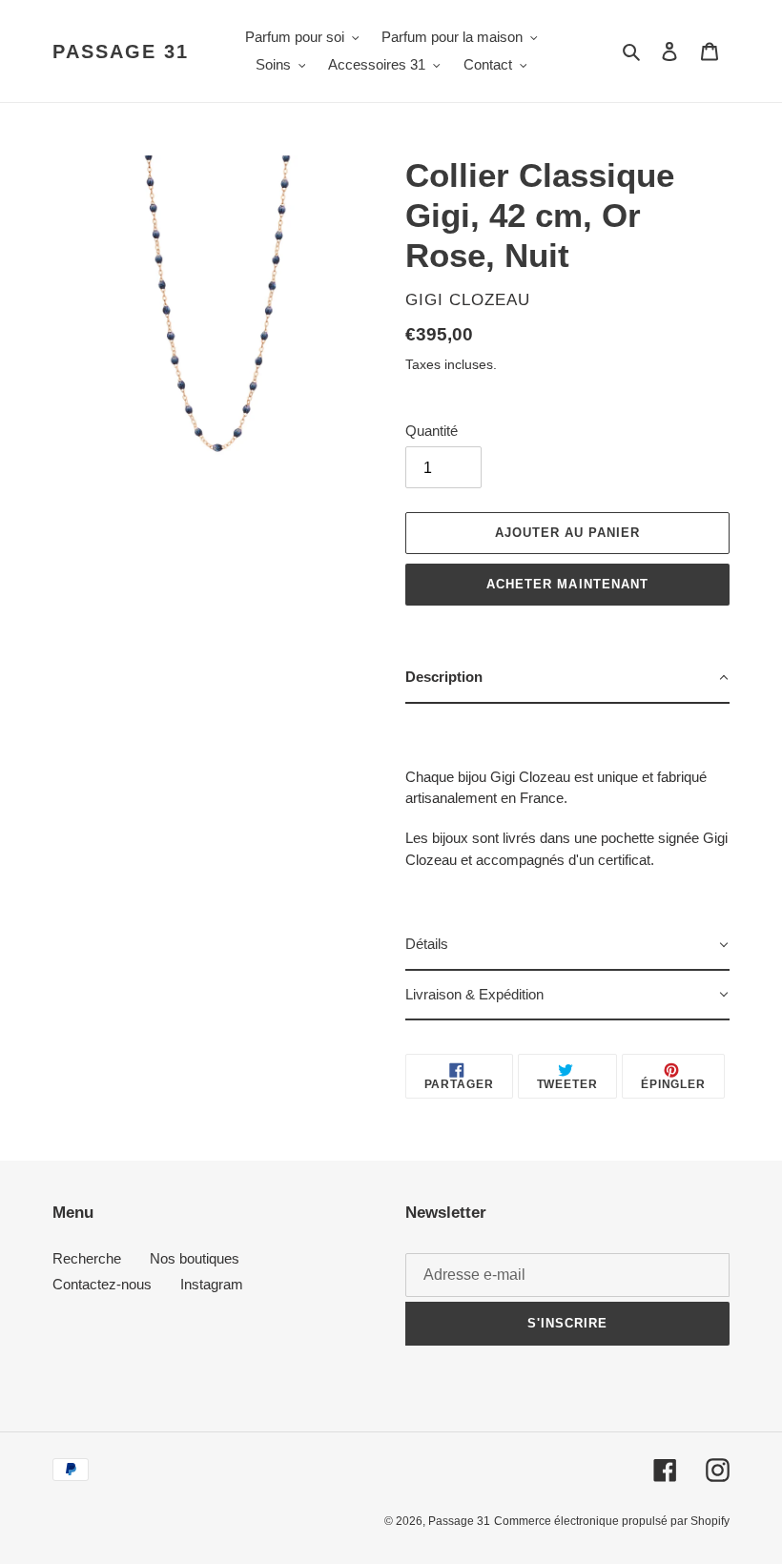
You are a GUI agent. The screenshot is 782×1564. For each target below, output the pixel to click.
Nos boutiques (194, 1258)
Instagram (211, 1284)
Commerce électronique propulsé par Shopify (612, 1521)
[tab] (567, 678)
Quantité (431, 430)
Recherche (86, 1258)
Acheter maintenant (567, 584)
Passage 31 (120, 51)
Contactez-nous (102, 1284)
